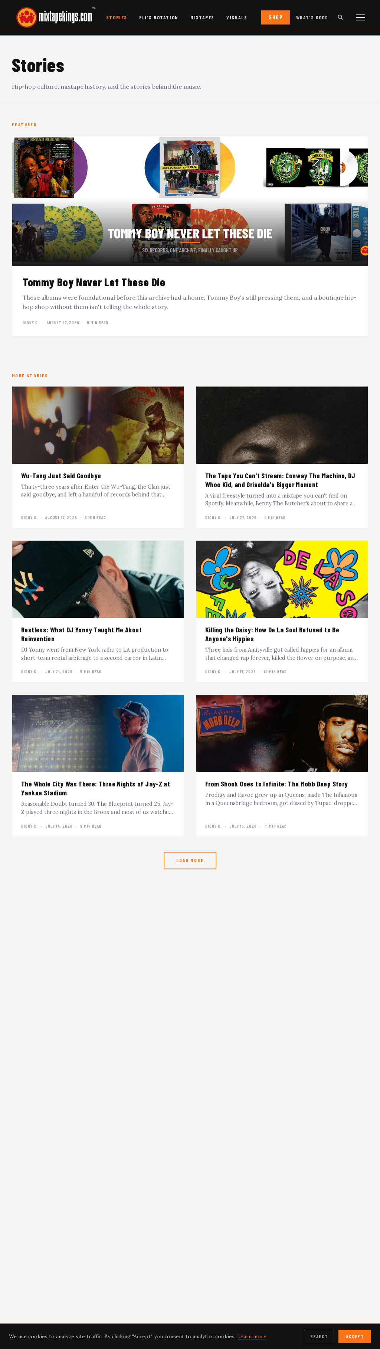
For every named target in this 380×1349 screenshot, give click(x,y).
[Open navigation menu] (360, 17)
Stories (116, 17)
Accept (355, 1336)
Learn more (251, 1336)
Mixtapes (202, 17)
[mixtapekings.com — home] (52, 17)
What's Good (312, 17)
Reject (319, 1336)
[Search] (340, 17)
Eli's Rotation (158, 17)
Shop (276, 17)
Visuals (236, 17)
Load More (189, 860)
